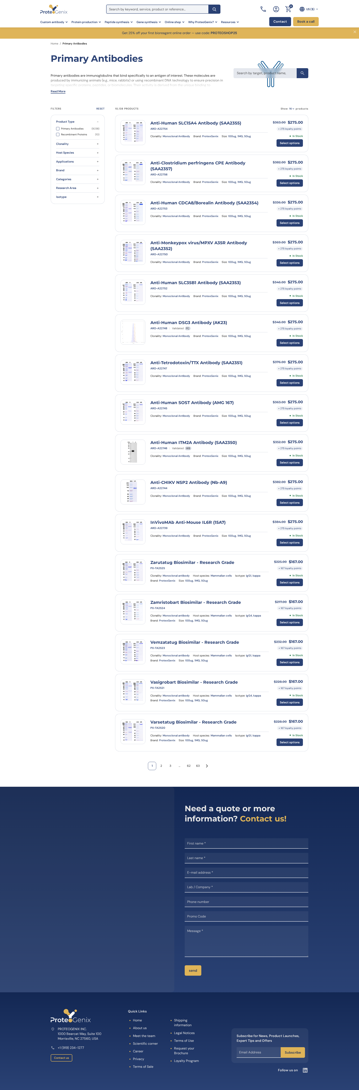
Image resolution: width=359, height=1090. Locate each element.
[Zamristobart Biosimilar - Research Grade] (132, 611)
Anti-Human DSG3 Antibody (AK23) (188, 322)
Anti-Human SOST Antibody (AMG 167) (192, 402)
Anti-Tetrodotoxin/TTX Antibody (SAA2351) (196, 362)
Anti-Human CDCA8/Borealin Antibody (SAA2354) (204, 202)
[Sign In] (276, 9)
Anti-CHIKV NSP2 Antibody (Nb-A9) (188, 482)
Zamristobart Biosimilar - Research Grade (195, 602)
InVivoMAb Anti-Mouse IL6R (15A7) (188, 522)
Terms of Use (184, 1040)
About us (140, 1028)
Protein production (84, 22)
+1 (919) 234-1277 (71, 1048)
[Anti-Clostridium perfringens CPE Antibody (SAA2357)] (132, 172)
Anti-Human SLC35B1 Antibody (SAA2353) (195, 282)
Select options (290, 143)
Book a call (306, 21)
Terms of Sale (143, 1066)
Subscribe (293, 1052)
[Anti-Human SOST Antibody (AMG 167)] (132, 412)
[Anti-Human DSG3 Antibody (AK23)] (132, 332)
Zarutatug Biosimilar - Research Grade (192, 562)
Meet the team (144, 1036)
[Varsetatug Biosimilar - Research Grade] (132, 731)
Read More (58, 91)
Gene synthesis (146, 22)
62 (189, 766)
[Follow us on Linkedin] (305, 1070)
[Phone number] (263, 9)
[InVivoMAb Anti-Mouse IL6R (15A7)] (132, 531)
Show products (294, 108)
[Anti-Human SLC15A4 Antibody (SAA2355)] (132, 132)
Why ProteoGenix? (201, 22)
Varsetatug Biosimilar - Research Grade (193, 722)
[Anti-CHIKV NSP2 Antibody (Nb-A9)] (132, 492)
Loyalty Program (186, 1061)
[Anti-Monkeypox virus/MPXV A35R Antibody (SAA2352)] (132, 252)
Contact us (61, 1058)
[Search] (214, 9)
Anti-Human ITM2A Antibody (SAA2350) (193, 442)
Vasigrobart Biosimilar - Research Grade (194, 682)
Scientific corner (145, 1043)
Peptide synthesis (117, 22)
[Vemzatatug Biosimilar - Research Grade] (132, 651)
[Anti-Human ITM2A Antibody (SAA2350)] (132, 452)
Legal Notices (184, 1033)
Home (54, 43)
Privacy (138, 1059)
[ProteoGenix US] (53, 9)
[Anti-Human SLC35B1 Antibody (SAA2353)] (132, 292)
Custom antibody (52, 22)
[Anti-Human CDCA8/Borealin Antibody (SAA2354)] (132, 212)
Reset (100, 108)
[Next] (207, 766)
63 (198, 766)
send (193, 970)
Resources (228, 22)
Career (138, 1051)
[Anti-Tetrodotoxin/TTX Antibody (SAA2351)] (132, 372)
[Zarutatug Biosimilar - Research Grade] (132, 572)
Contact (280, 21)
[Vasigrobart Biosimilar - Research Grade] (132, 691)
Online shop (173, 22)
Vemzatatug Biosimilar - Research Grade (194, 642)
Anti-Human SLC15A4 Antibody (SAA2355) (195, 123)
